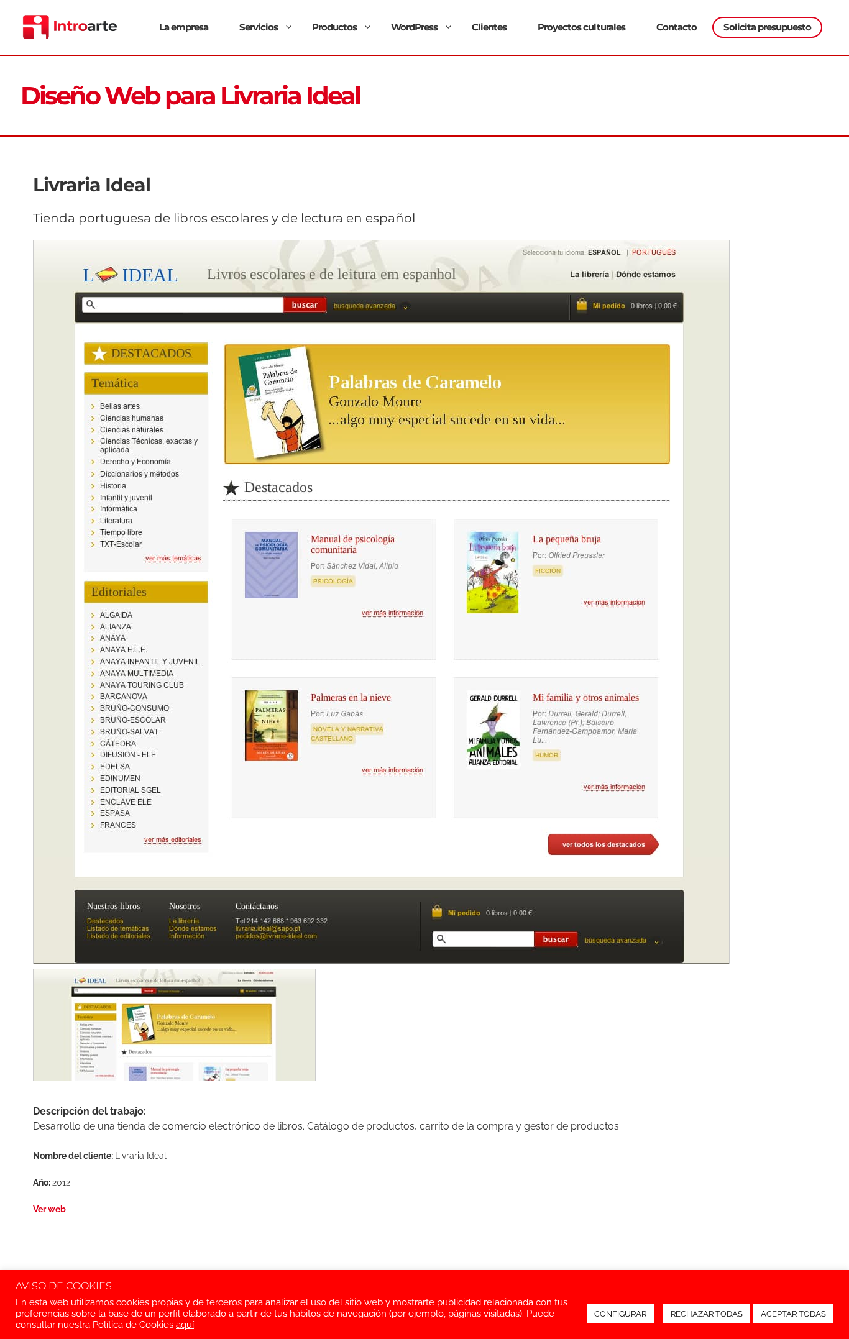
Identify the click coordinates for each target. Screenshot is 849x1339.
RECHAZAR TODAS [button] (707, 1313)
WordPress (414, 27)
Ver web (49, 1209)
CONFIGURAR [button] (620, 1313)
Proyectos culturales (581, 27)
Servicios (258, 27)
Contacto (676, 27)
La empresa (183, 27)
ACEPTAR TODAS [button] (793, 1313)
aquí (185, 1324)
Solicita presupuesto (767, 27)
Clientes (489, 27)
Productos (334, 27)
